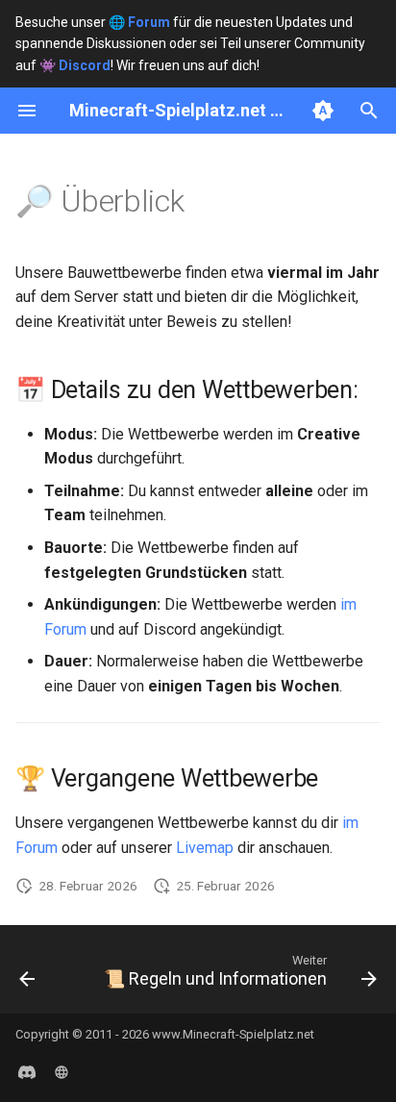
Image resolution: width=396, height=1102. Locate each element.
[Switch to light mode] (323, 110)
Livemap (205, 848)
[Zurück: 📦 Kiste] (27, 975)
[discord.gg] (27, 1071)
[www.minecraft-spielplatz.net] (61, 1071)
